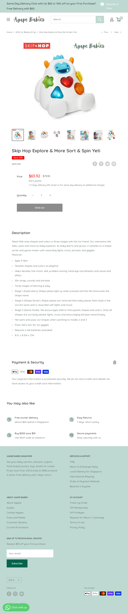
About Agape (14, 502)
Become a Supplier (80, 486)
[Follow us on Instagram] (15, 593)
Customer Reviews (17, 522)
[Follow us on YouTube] (21, 593)
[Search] (100, 19)
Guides (10, 507)
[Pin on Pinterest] (101, 163)
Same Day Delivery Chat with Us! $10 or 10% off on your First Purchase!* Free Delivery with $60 (51, 6)
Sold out (39, 207)
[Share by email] (114, 163)
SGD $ (11, 580)
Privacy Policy (77, 527)
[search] (73, 19)
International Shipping (82, 476)
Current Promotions (17, 527)
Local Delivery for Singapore (86, 471)
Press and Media (16, 517)
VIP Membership (79, 507)
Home (9, 32)
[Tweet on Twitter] (107, 163)
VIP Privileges (77, 512)
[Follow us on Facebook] (9, 593)
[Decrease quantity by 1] (32, 195)
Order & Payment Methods (85, 481)
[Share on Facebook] (94, 163)
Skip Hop (16, 164)
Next (116, 32)
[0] (118, 20)
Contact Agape (15, 512)
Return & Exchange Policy (84, 466)
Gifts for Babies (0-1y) (26, 32)
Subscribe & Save (112, 6)
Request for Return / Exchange (87, 517)
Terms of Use (77, 522)
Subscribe (17, 563)
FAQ (72, 461)
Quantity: (22, 195)
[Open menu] (8, 19)
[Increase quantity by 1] (50, 195)
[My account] (112, 19)
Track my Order (79, 502)
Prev (106, 32)
